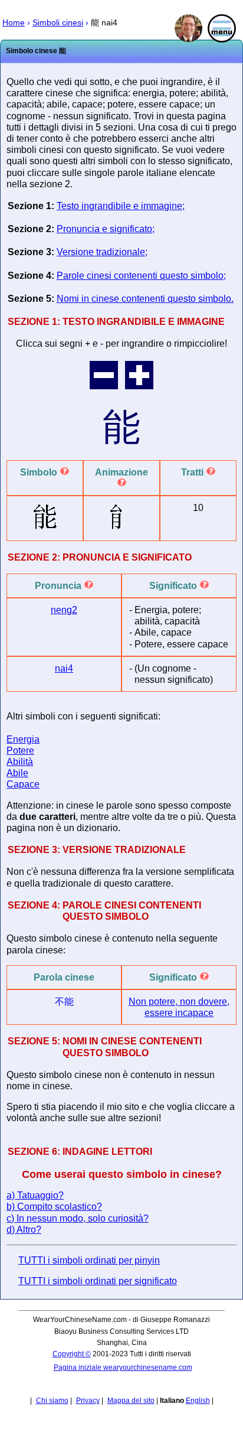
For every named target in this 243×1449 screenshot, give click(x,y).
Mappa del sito (131, 1400)
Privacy (88, 1400)
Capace (23, 784)
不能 (64, 1002)
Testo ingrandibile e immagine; (121, 206)
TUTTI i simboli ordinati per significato (97, 1281)
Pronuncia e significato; (106, 229)
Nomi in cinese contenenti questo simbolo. (145, 299)
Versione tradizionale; (102, 252)
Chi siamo (52, 1400)
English (198, 1400)
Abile (17, 773)
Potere (20, 750)
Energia (23, 739)
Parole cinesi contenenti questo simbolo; (141, 276)
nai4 (64, 668)
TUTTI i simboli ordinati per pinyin (89, 1260)
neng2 (64, 610)
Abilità (19, 762)
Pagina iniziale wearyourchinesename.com (123, 1367)
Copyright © (71, 1354)
